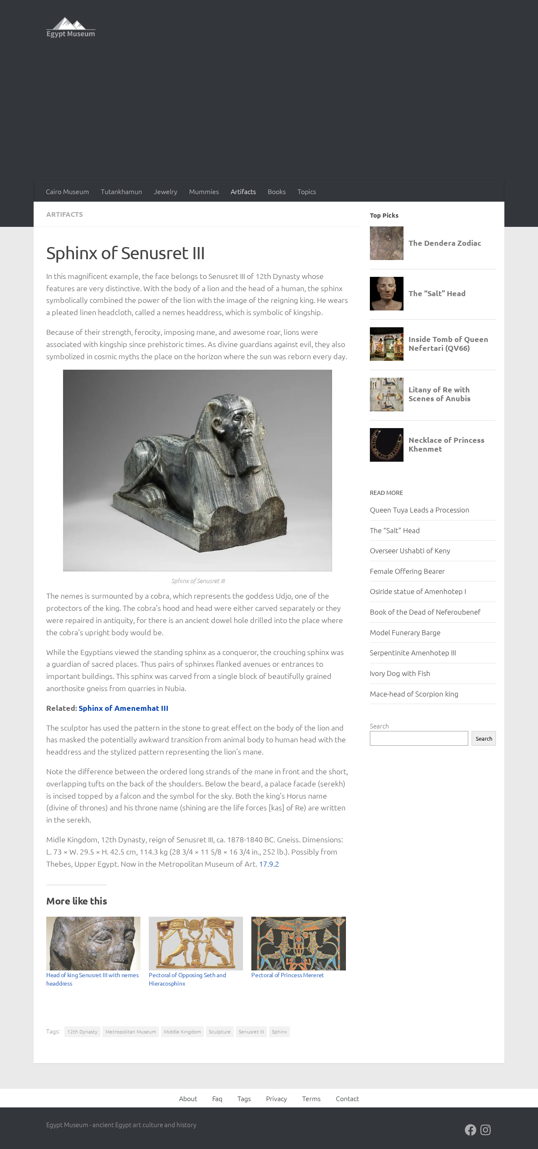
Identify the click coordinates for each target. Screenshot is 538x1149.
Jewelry (165, 191)
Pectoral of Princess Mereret (287, 974)
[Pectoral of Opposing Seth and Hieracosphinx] (196, 943)
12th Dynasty (82, 1031)
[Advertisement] (269, 117)
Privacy (276, 1098)
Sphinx (279, 1031)
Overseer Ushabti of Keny (410, 550)
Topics (307, 191)
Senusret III (251, 1031)
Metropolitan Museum (130, 1031)
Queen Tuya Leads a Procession (419, 509)
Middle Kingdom (182, 1031)
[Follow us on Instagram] (486, 1130)
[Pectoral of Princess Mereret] (298, 943)
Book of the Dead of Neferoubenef (425, 611)
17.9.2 (269, 863)
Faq (217, 1098)
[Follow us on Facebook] (471, 1130)
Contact (347, 1098)
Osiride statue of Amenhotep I (418, 591)
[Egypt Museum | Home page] (70, 27)
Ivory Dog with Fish (400, 673)
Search (379, 725)
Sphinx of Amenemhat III (124, 708)
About (188, 1098)
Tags (244, 1098)
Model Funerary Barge (405, 632)
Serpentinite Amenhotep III (413, 652)
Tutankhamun (121, 191)
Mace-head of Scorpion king (414, 693)
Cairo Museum (67, 191)
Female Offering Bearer (407, 571)
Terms (311, 1098)
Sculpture (220, 1031)
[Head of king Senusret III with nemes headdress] (93, 943)
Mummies (204, 191)
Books (277, 191)
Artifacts (243, 191)
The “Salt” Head (395, 530)
